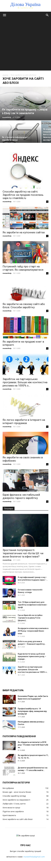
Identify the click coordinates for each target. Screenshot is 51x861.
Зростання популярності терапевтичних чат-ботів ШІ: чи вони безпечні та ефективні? (23, 553)
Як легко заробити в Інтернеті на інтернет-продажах (24, 421)
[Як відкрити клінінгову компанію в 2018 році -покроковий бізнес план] (9, 631)
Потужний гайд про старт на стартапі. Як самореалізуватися (23, 268)
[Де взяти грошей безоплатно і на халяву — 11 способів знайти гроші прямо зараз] (9, 770)
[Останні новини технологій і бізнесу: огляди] (9, 592)
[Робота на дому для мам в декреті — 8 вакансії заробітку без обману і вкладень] (9, 644)
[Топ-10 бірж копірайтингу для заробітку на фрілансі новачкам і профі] (9, 605)
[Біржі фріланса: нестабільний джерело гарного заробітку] (25, 480)
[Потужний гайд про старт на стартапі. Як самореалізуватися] (25, 252)
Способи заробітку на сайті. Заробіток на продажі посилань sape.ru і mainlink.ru (23, 195)
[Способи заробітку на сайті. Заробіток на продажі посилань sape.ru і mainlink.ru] (25, 170)
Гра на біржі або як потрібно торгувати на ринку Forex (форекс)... (30, 617)
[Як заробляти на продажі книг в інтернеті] (25, 327)
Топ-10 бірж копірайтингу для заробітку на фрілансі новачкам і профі (32, 604)
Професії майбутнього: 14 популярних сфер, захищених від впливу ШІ (32, 711)
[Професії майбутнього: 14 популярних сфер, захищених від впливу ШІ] (9, 711)
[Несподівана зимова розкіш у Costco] (9, 724)
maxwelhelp (6, 117)
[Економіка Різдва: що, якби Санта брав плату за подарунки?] (9, 699)
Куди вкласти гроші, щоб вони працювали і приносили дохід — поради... (32, 656)
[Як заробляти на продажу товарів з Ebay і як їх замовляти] (25, 103)
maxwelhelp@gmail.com (34, 856)
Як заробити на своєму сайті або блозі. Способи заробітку (24, 306)
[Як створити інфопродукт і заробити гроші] (20, 136)
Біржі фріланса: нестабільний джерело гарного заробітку (21, 496)
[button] (4, 15)
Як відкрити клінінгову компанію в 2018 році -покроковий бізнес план (33, 631)
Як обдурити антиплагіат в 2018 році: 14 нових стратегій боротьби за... (33, 744)
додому (5, 75)
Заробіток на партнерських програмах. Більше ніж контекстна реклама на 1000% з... (25, 382)
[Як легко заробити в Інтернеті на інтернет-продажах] (25, 405)
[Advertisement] (25, 45)
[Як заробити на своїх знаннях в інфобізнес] (25, 443)
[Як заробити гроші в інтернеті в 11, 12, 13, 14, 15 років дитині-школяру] (9, 758)
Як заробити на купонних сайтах (24, 232)
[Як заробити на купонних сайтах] (25, 218)
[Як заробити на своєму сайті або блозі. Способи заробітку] (25, 289)
